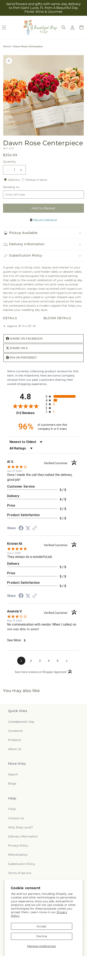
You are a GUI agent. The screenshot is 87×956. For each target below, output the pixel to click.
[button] (63, 27)
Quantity (9, 161)
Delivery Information (23, 836)
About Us (14, 749)
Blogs (12, 783)
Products (14, 740)
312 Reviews (30, 413)
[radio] (63, 396)
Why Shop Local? (20, 827)
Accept (42, 926)
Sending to (17, 187)
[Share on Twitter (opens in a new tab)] (27, 528)
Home (7, 46)
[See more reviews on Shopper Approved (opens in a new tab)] (34, 528)
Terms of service (19, 873)
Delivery (14, 180)
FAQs (12, 809)
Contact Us (16, 818)
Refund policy (18, 854)
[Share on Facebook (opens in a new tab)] (21, 528)
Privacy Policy (18, 845)
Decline (41, 936)
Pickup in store (36, 180)
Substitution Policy (21, 864)
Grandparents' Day (21, 722)
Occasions (15, 731)
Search (13, 774)
